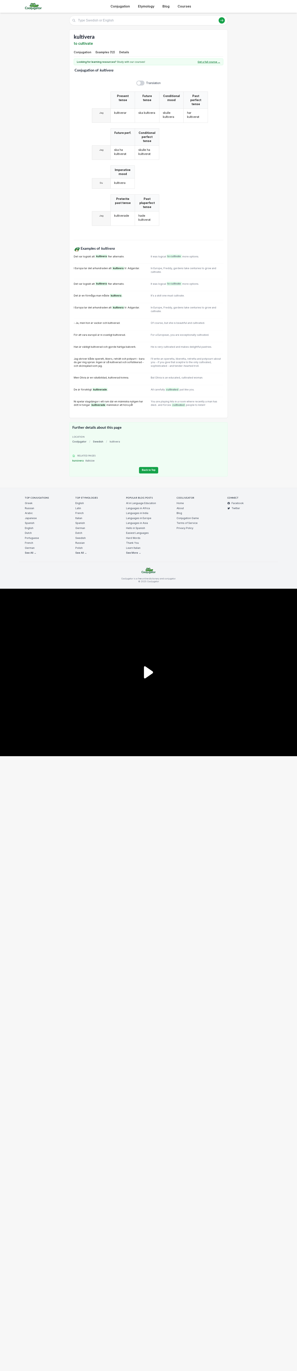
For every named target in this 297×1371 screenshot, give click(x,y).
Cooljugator (79, 441)
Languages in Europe (138, 518)
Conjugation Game (188, 518)
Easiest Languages (137, 532)
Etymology (146, 6)
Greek (29, 503)
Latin (78, 508)
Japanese (31, 518)
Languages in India (137, 513)
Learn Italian (133, 547)
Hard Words (133, 537)
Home (180, 503)
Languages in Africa (138, 508)
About (180, 508)
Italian (78, 518)
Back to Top (148, 470)
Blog (166, 6)
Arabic (29, 513)
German (30, 547)
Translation (153, 83)
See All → (30, 552)
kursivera (83, 460)
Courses (184, 6)
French (29, 542)
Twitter (236, 508)
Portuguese (32, 537)
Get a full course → (209, 61)
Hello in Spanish (135, 528)
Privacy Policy (185, 528)
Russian (29, 508)
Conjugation (120, 6)
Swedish (98, 441)
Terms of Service (187, 523)
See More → (133, 552)
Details (124, 52)
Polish (79, 547)
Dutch (28, 532)
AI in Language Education (141, 503)
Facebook (238, 503)
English (29, 528)
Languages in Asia (137, 523)
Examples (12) (105, 52)
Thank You (132, 542)
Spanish (29, 523)
